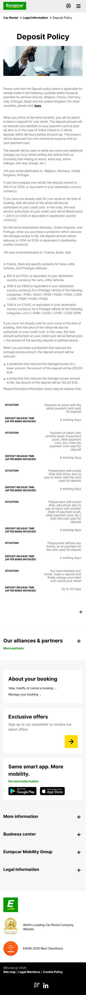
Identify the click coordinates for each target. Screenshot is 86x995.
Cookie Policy (53, 972)
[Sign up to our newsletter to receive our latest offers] (71, 741)
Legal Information (35, 17)
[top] (81, 613)
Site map (9, 972)
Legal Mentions (29, 972)
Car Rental (10, 17)
